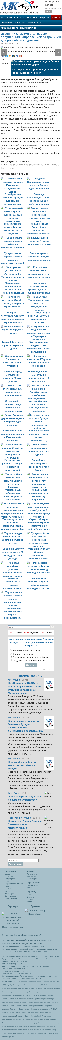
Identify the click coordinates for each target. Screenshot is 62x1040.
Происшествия (10, 28)
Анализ (8, 889)
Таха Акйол (14, 793)
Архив (29, 902)
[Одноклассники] (10, 56)
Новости (19, 17)
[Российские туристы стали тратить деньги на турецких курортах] (39, 267)
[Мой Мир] (13, 56)
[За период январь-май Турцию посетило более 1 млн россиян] (39, 356)
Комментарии (28, 28)
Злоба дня (9, 894)
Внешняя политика (22, 654)
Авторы (30, 888)
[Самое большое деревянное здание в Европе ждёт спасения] (14, 415)
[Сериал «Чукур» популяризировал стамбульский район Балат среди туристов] (39, 504)
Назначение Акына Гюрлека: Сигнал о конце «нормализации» (25, 824)
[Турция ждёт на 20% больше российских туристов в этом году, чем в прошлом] (39, 533)
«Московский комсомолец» (14, 943)
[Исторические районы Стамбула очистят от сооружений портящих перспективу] (14, 444)
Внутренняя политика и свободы (30, 657)
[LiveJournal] (17, 56)
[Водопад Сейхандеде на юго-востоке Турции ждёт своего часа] (39, 178)
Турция (11, 168)
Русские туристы (41, 165)
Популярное (10, 879)
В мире (8, 881)
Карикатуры (32, 879)
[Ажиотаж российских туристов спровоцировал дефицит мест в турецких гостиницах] (14, 563)
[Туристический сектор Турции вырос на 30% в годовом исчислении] (14, 208)
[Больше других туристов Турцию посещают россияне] (39, 238)
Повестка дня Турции (20, 818)
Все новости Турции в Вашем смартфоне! (21, 935)
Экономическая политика (26, 650)
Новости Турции (24, 165)
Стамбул (54, 165)
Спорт (7, 886)
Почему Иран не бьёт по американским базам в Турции (22, 765)
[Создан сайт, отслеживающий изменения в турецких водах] (14, 385)
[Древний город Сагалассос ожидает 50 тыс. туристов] (14, 356)
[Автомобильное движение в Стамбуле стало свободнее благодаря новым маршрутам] (39, 385)
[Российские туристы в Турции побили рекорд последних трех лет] (39, 563)
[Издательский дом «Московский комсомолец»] (13, 917)
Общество (44, 17)
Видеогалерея (11, 898)
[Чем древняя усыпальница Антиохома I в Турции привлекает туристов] (14, 267)
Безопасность (35, 23)
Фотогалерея (10, 896)
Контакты (30, 897)
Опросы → (48, 669)
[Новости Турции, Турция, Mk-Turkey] (35, 910)
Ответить (31, 665)
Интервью (9, 891)
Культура (20, 23)
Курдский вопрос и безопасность (30, 660)
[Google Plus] (20, 56)
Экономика (7, 23)
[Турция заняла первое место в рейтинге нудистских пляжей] (14, 238)
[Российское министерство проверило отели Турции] (39, 444)
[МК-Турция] (20, 7)
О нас (29, 894)
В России (9, 876)
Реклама (30, 899)
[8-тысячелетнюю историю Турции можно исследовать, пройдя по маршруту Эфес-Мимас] (39, 415)
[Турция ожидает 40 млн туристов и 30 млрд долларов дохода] (14, 533)
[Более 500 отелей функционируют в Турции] (14, 326)
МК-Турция (6, 17)
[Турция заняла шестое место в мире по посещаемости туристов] (13, 592)
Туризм (56, 17)
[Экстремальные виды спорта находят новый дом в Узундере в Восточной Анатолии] (39, 326)
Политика (31, 17)
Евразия (8, 874)
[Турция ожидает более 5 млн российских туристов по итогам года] (39, 208)
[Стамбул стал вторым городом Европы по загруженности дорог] (14, 178)
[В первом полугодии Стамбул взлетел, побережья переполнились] (14, 297)
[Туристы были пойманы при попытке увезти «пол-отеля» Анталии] (14, 474)
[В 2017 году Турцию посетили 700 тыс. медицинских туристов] (39, 297)
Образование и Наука (14, 884)
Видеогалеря (32, 876)
